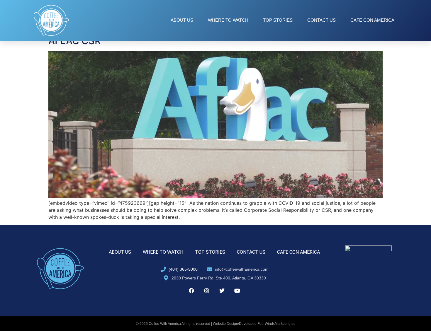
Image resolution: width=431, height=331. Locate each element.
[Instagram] (206, 290)
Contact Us (321, 20)
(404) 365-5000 (183, 269)
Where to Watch (228, 20)
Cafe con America (372, 20)
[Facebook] (191, 290)
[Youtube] (237, 290)
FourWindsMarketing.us (276, 324)
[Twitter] (222, 290)
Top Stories (278, 20)
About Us (182, 20)
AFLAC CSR (74, 41)
